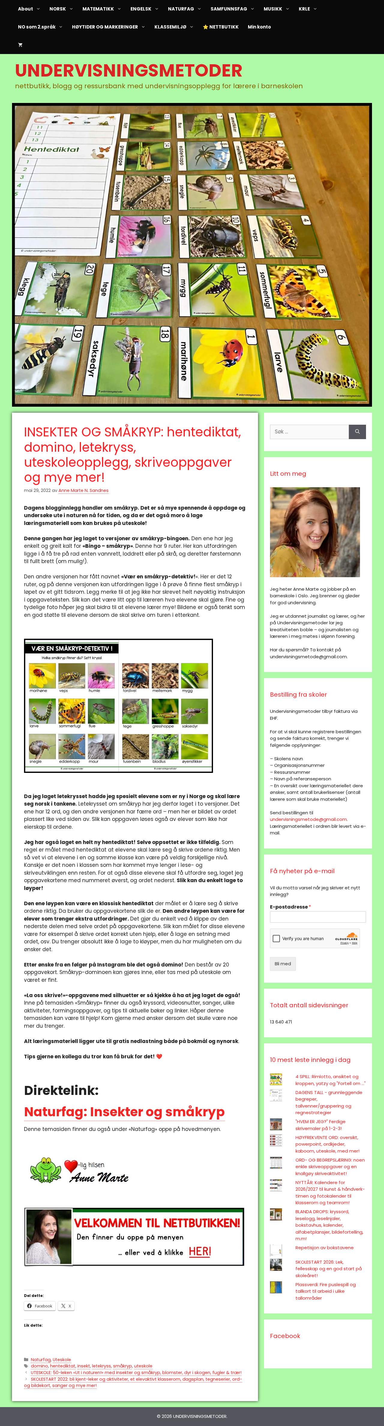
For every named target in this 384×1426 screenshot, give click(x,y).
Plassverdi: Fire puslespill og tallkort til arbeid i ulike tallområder (326, 1291)
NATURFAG (181, 9)
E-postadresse (290, 907)
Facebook (285, 1336)
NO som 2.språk (37, 27)
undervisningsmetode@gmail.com (308, 819)
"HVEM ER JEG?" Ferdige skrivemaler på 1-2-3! (321, 1125)
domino (39, 1366)
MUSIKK (273, 9)
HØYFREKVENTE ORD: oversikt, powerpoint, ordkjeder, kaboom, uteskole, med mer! (327, 1144)
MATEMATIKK (98, 9)
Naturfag (41, 1360)
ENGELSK (141, 9)
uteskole (143, 1366)
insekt (83, 1366)
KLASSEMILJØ (170, 27)
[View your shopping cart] (20, 45)
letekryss (101, 1366)
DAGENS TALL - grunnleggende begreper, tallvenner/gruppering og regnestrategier (329, 1102)
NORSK (58, 9)
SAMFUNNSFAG (229, 9)
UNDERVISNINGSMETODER (129, 70)
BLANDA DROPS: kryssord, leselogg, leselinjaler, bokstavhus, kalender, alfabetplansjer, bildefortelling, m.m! (329, 1225)
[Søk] (357, 432)
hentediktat (62, 1366)
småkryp (122, 1366)
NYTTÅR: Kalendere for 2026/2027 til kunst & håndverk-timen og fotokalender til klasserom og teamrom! (330, 1192)
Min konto (259, 27)
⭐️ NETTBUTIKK (221, 27)
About (25, 9)
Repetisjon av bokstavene (325, 1247)
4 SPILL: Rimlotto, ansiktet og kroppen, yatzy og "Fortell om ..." (331, 1080)
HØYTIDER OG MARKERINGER (105, 27)
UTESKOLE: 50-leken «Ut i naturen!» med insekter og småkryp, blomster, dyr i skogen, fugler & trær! (136, 1373)
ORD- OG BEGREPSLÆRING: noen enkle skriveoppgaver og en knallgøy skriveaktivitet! (330, 1167)
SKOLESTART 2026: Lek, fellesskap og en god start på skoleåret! (329, 1269)
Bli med (283, 963)
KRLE (304, 9)
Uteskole (62, 1360)
